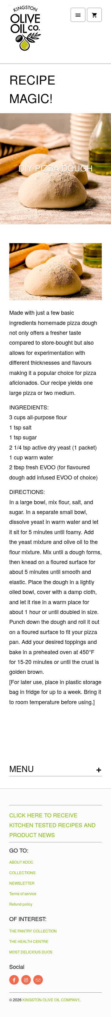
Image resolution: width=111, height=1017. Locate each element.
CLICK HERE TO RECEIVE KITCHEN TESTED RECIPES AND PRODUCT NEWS (52, 825)
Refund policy (20, 904)
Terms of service (22, 893)
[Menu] (78, 15)
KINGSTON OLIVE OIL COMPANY (51, 999)
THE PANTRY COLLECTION (33, 930)
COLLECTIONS (22, 872)
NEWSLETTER (22, 883)
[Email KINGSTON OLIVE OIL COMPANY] (38, 980)
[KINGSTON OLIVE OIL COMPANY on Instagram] (26, 980)
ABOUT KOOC (21, 862)
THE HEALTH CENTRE (28, 941)
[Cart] (94, 15)
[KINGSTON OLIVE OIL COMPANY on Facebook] (14, 980)
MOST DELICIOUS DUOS (30, 951)
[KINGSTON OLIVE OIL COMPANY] (34, 34)
